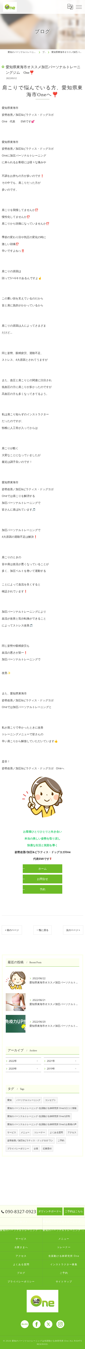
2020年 (13, 1068)
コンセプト (50, 1100)
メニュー (25, 1132)
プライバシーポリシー (18, 1148)
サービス (11, 1132)
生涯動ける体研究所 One (63, 1255)
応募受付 (47, 1148)
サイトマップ (64, 1281)
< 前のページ (12, 930)
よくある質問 (56, 1132)
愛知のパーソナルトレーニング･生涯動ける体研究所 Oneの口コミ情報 (41, 1108)
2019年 (51, 1068)
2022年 (13, 1061)
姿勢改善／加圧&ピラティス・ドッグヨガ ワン (30, 1140)
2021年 (51, 1061)
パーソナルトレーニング (28, 1100)
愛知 (9, 1100)
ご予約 (61, 1140)
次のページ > (73, 930)
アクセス (72, 1132)
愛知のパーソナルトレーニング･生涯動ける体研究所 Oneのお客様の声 (41, 1124)
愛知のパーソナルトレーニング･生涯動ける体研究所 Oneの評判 (38, 1116)
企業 (36, 1148)
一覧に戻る (42, 930)
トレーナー (39, 1132)
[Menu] (79, 6)
